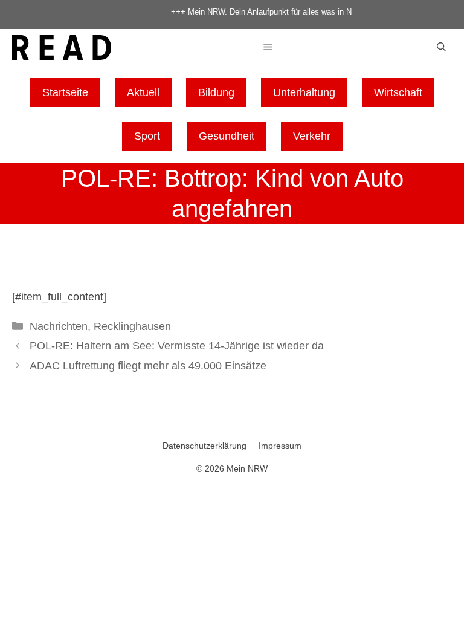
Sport (147, 136)
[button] (441, 47)
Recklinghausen (132, 326)
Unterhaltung (304, 92)
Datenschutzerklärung (204, 445)
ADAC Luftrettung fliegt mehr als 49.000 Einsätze (148, 366)
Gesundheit (226, 136)
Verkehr (311, 136)
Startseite (65, 92)
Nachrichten (59, 326)
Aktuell (143, 92)
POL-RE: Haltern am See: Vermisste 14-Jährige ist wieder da (177, 346)
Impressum (280, 445)
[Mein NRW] (61, 49)
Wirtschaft (398, 92)
